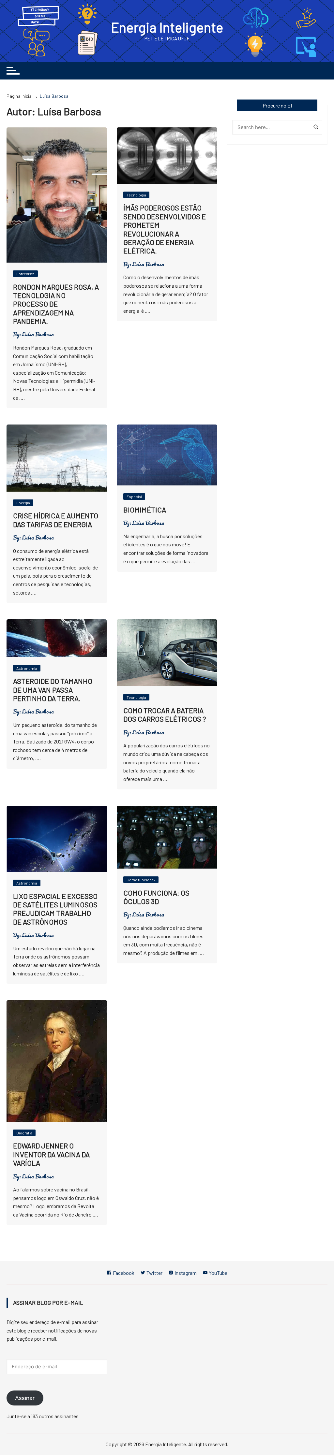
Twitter (153, 1273)
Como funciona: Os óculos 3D (156, 896)
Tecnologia (136, 195)
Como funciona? (141, 879)
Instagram (185, 1273)
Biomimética (144, 509)
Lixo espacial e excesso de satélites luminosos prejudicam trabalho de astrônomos (55, 909)
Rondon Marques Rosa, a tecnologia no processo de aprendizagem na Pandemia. (56, 303)
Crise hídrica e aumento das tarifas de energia (55, 519)
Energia (23, 502)
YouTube (217, 1273)
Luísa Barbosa (38, 334)
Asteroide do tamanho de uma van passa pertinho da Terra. (52, 689)
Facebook (123, 1273)
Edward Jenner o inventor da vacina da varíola (51, 1154)
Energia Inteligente (167, 27)
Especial (134, 496)
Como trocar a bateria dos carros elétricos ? (164, 714)
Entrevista (25, 273)
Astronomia (26, 668)
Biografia (24, 1133)
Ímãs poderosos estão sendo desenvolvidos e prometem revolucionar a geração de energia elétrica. (164, 229)
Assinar (25, 1398)
